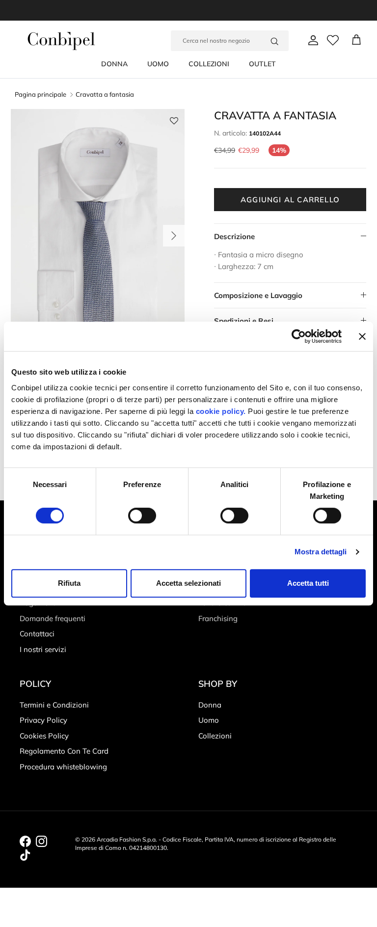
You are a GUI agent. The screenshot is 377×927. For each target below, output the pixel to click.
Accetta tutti (308, 583)
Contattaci (37, 633)
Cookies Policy (44, 735)
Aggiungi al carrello (290, 199)
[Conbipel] (61, 41)
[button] (174, 123)
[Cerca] (274, 41)
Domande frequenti (52, 618)
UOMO (158, 63)
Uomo (208, 720)
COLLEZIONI (208, 63)
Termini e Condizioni (54, 704)
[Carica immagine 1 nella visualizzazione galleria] (98, 231)
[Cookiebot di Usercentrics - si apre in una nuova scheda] (299, 336)
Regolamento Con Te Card (64, 751)
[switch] (142, 515)
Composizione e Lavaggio (258, 295)
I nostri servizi (43, 649)
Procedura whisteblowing (63, 766)
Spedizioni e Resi (243, 321)
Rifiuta (69, 583)
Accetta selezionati (188, 583)
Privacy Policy (43, 720)
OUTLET (262, 63)
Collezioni (215, 735)
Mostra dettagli (321, 551)
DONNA (114, 63)
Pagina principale (40, 95)
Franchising (218, 618)
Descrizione (234, 236)
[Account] (311, 40)
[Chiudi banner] (362, 336)
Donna (209, 704)
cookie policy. (219, 411)
